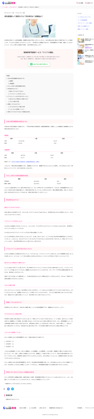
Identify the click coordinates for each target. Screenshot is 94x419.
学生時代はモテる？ (13, 89)
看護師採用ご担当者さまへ (56, 408)
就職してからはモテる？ (14, 104)
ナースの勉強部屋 (88, 47)
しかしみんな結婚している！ (17, 109)
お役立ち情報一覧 (12, 7)
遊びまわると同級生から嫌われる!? (18, 99)
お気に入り (90, 3)
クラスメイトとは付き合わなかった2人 (18, 96)
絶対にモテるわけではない (16, 91)
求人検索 (80, 3)
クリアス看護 (4, 7)
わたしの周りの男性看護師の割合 (16, 86)
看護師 (11, 81)
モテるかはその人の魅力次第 (17, 106)
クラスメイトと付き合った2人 (17, 94)
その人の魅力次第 (14, 101)
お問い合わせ (42, 408)
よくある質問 (32, 408)
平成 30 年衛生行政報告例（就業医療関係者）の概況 (25, 162)
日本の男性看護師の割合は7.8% (16, 78)
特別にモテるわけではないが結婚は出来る (19, 112)
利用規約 (79, 408)
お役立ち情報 (22, 408)
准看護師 (11, 83)
